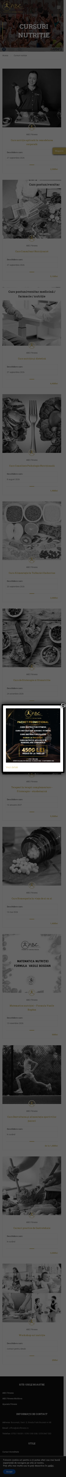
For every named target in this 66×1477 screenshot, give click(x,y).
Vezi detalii (12, 767)
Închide (63, 705)
